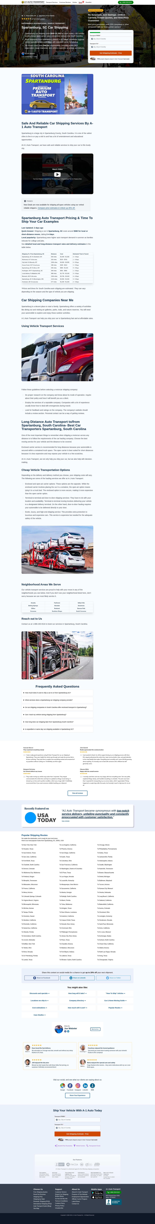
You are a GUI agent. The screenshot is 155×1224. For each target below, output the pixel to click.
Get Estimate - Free (111, 53)
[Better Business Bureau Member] (114, 1202)
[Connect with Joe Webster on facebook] (65, 1031)
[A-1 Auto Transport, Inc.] (33, 2)
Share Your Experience (77, 1095)
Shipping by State (39, 1199)
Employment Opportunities (80, 1196)
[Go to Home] (22, 15)
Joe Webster (31, 53)
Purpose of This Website (79, 1194)
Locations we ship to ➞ (39, 1000)
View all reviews (77, 793)
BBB (92, 1090)
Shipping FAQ (37, 1196)
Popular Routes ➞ (115, 1008)
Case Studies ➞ (40, 1015)
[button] (125, 2)
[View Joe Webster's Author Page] (59, 1029)
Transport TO (94, 43)
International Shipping (40, 1203)
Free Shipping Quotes (40, 1192)
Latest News (76, 1201)
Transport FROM (95, 35)
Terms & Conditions (61, 1201)
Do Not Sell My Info (61, 1198)
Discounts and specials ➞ (39, 993)
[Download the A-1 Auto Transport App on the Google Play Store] (97, 1193)
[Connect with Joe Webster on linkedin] (68, 1031)
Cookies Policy (60, 1203)
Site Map (36, 1208)
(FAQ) (48, 1201)
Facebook (70, 1090)
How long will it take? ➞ (77, 993)
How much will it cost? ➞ (77, 1008)
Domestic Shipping (39, 1201)
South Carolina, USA (31, 15)
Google (62, 1090)
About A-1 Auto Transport (80, 1192)
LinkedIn (85, 1090)
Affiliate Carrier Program (79, 1199)
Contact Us (75, 1203)
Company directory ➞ (77, 1000)
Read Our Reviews (39, 1194)
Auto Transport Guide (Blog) (42, 1206)
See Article (65, 821)
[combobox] (111, 39)
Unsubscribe (59, 1208)
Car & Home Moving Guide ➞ (115, 1000)
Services (52, 2)
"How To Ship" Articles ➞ (115, 993)
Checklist (88, 2)
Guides (75, 2)
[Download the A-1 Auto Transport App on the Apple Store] (97, 1197)
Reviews (65, 2)
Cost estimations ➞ (39, 1008)
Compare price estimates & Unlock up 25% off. (56, 208)
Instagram (78, 1090)
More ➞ (95, 1029)
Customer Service (61, 1192)
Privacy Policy (59, 1205)
